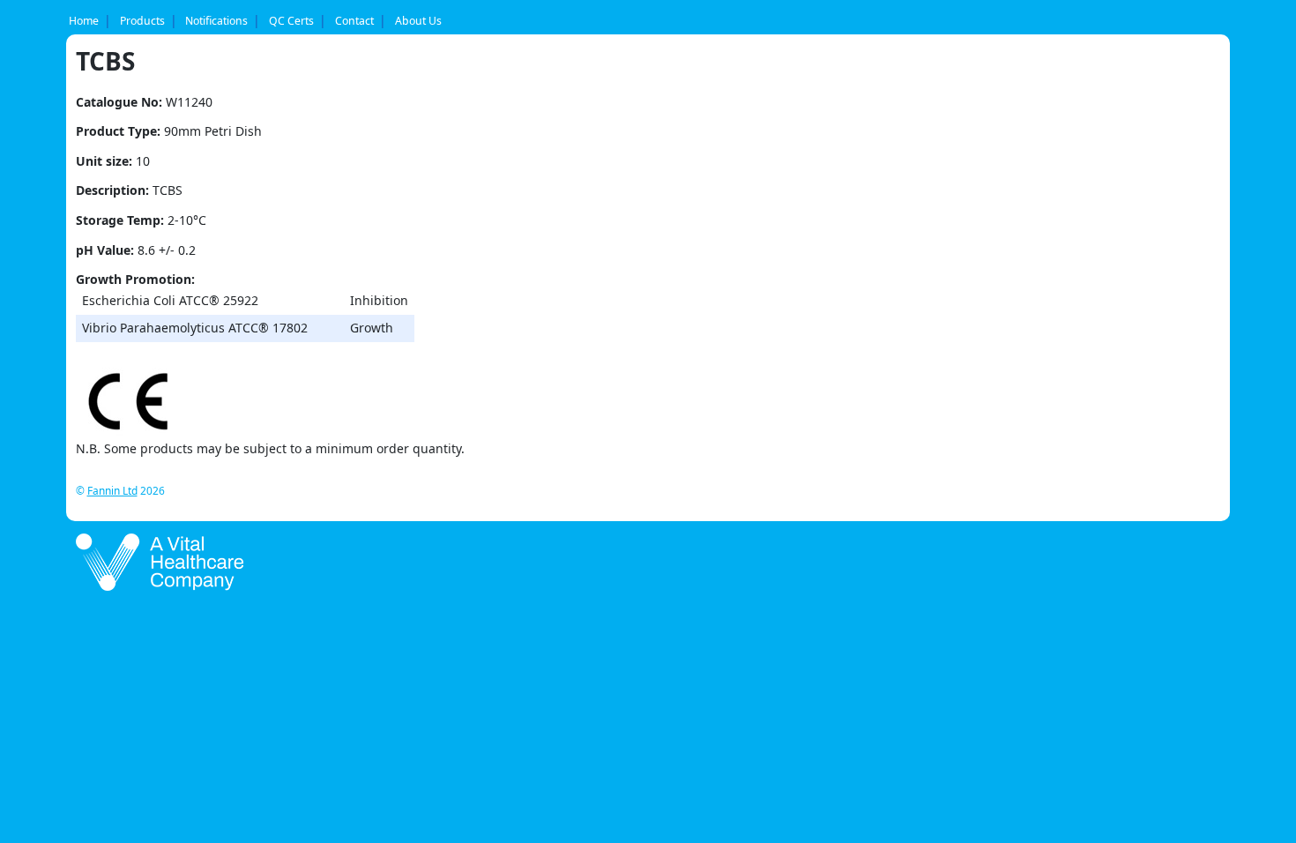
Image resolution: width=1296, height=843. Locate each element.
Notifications (216, 20)
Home (84, 20)
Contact (354, 20)
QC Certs (291, 20)
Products (142, 20)
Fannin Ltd (112, 490)
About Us (418, 20)
